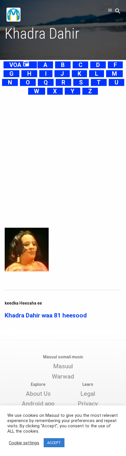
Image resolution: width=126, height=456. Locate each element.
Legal (87, 393)
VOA (19, 64)
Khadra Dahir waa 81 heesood (46, 315)
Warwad (63, 376)
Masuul (63, 366)
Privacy (88, 403)
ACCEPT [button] (54, 443)
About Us (38, 393)
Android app (38, 403)
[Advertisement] (63, 158)
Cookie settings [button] (24, 442)
